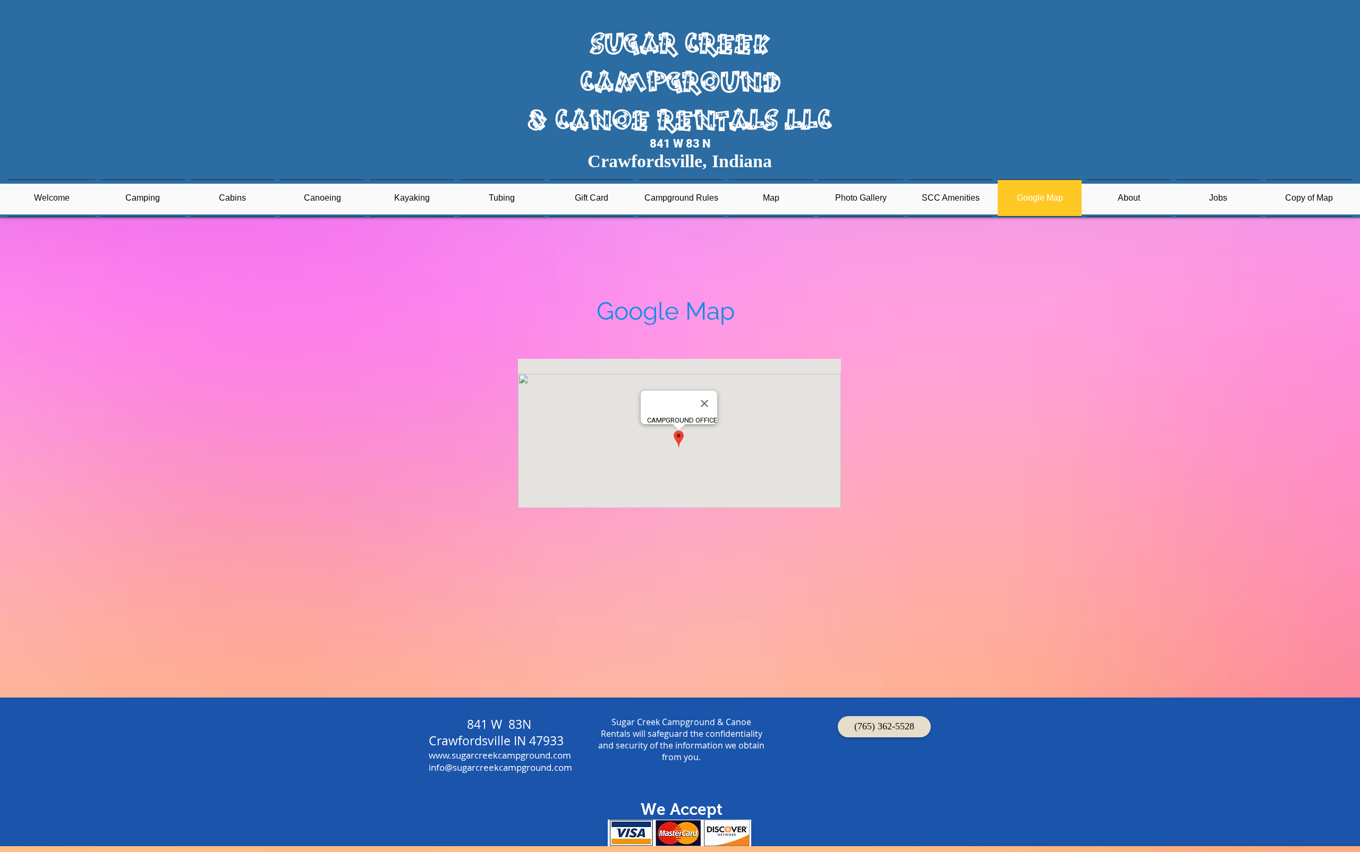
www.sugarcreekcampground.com (500, 755)
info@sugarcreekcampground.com (500, 767)
